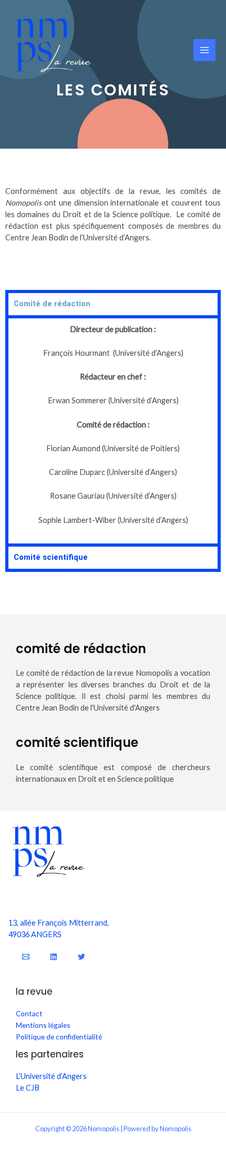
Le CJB (27, 1087)
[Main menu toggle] (204, 50)
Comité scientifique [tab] (51, 557)
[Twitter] (81, 957)
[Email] (26, 957)
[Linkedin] (54, 957)
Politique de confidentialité (59, 1036)
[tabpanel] (113, 429)
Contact (29, 1013)
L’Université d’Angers (51, 1076)
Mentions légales (43, 1025)
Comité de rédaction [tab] (52, 303)
